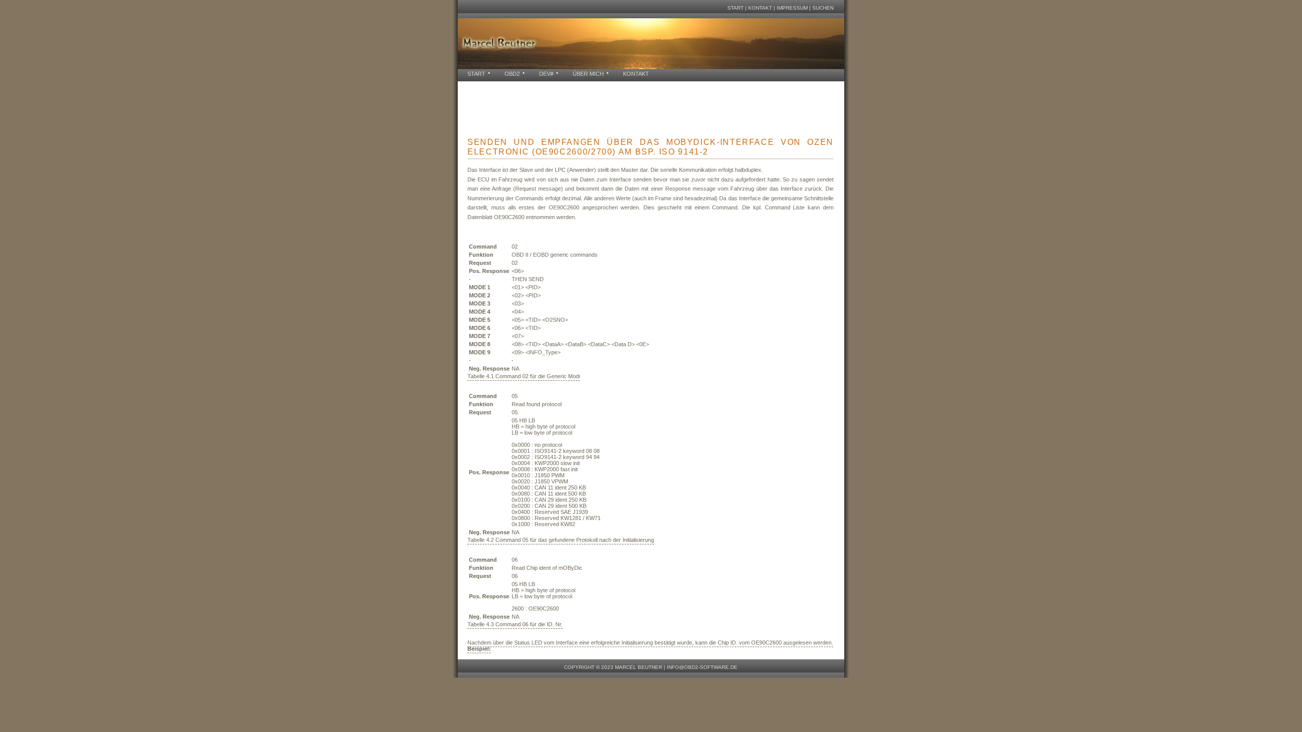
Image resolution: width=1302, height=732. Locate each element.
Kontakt (760, 8)
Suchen (823, 8)
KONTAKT (636, 74)
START (476, 74)
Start (735, 8)
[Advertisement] (643, 104)
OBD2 (512, 74)
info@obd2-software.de (702, 667)
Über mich (588, 74)
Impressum (792, 8)
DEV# (546, 74)
